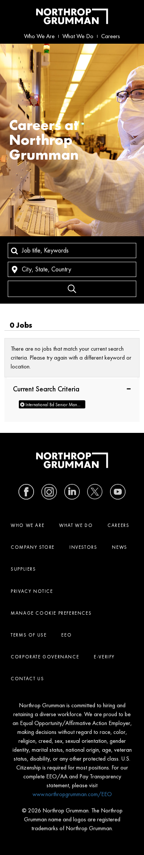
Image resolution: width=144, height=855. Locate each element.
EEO (66, 635)
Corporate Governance (45, 657)
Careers (110, 36)
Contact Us (27, 678)
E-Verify (104, 657)
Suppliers (23, 569)
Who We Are (39, 36)
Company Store (33, 547)
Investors (83, 547)
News (119, 547)
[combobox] (72, 250)
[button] (72, 388)
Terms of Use (29, 635)
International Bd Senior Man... (52, 404)
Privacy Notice (32, 591)
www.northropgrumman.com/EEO (72, 794)
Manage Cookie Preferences (51, 613)
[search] (72, 289)
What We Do (77, 36)
